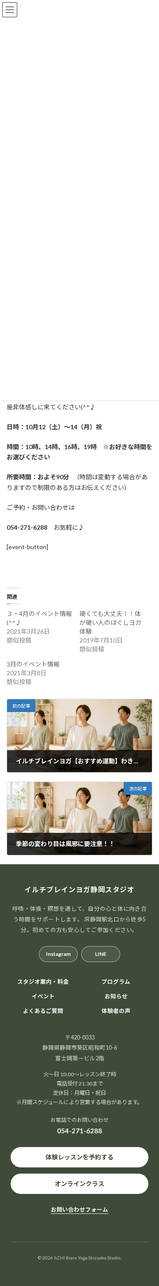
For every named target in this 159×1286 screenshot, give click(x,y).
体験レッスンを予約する (79, 1157)
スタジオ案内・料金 (43, 981)
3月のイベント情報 (33, 664)
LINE (100, 954)
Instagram (58, 954)
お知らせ (116, 996)
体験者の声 (116, 1010)
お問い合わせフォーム (79, 1209)
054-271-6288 (79, 1131)
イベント (43, 996)
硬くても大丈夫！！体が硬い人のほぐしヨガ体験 (110, 622)
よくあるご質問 (43, 1010)
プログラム (116, 981)
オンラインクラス (79, 1183)
